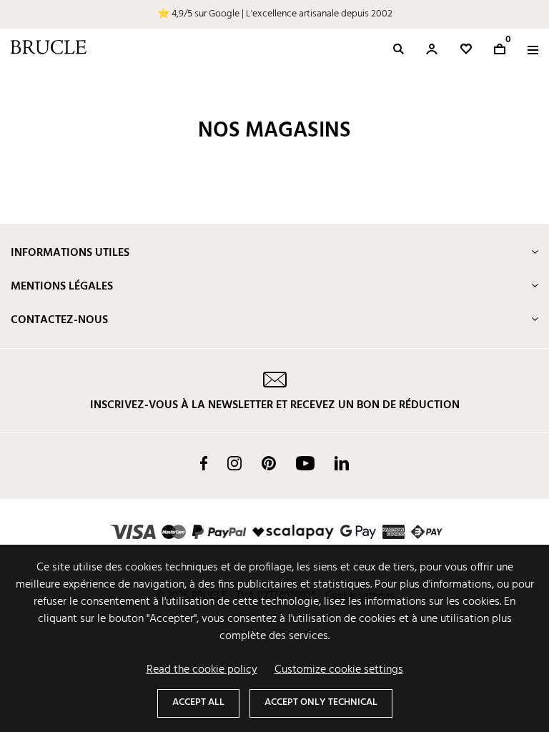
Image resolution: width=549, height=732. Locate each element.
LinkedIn (342, 463)
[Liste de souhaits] (466, 49)
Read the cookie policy (202, 669)
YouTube (305, 463)
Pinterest (269, 463)
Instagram (234, 463)
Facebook (203, 463)
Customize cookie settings (338, 669)
